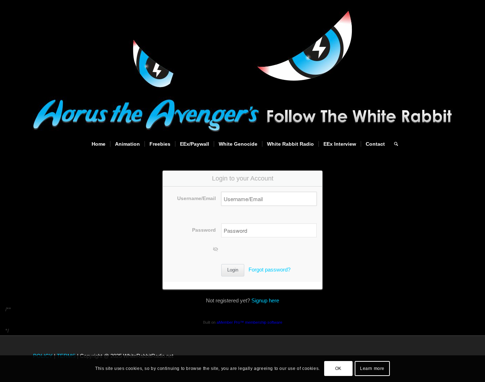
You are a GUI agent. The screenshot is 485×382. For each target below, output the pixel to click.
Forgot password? (269, 270)
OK (338, 368)
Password (204, 230)
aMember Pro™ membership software (249, 322)
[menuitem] (98, 144)
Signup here (265, 300)
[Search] (393, 144)
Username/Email (196, 198)
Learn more (372, 368)
